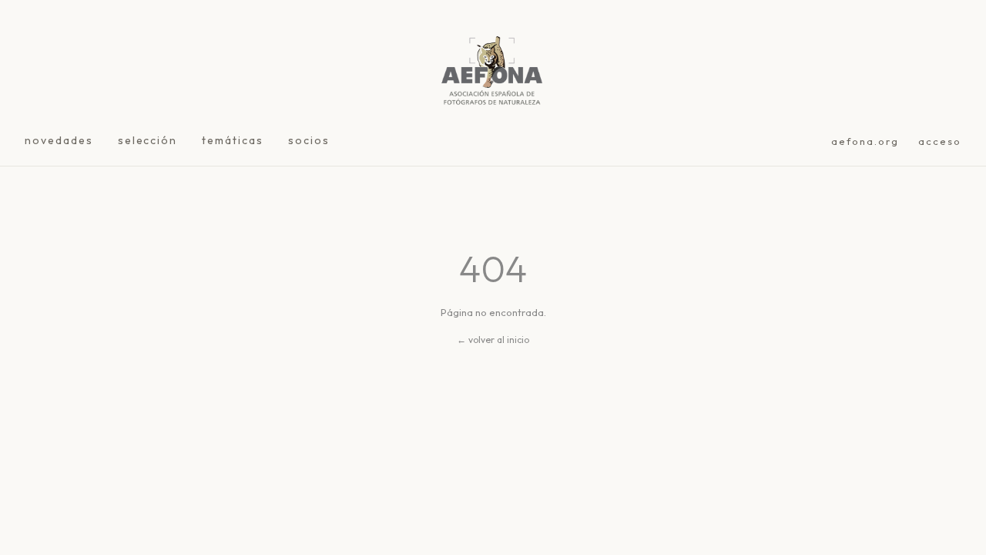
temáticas (232, 140)
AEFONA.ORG (865, 141)
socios (309, 140)
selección (148, 140)
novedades (59, 140)
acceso (939, 141)
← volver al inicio (493, 339)
